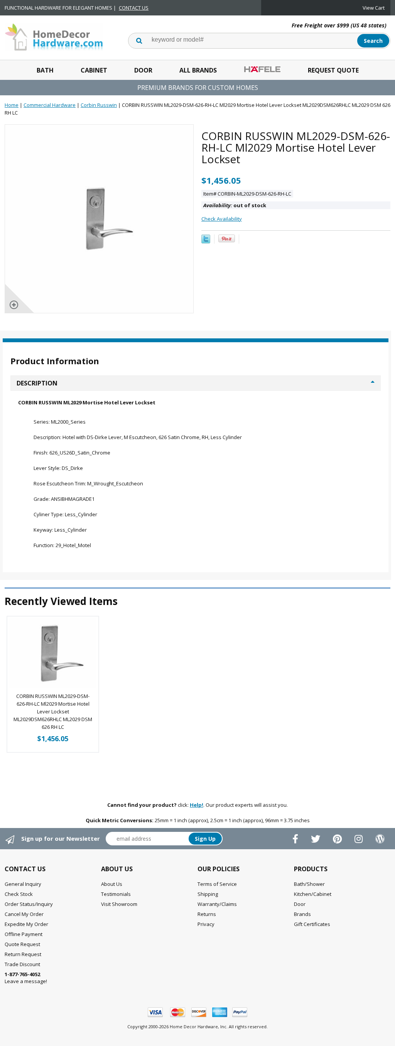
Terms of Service (217, 883)
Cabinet (94, 70)
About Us (111, 883)
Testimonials (116, 894)
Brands (302, 914)
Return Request (23, 954)
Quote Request (22, 944)
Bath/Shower (309, 883)
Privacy (206, 924)
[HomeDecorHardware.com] (54, 36)
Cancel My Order (24, 914)
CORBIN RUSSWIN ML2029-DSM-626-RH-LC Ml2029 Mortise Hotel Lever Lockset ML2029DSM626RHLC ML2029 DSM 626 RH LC (53, 711)
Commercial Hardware (50, 104)
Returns (207, 914)
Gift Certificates (312, 924)
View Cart (374, 7)
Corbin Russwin (99, 104)
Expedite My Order (26, 924)
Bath (45, 70)
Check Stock (19, 894)
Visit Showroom (119, 904)
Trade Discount (22, 964)
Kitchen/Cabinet (312, 894)
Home (12, 104)
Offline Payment (23, 934)
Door (143, 70)
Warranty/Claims (217, 904)
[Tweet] (205, 241)
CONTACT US (134, 7)
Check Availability (221, 218)
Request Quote (333, 70)
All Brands (198, 70)
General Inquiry (23, 883)
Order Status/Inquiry (29, 904)
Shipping (208, 894)
